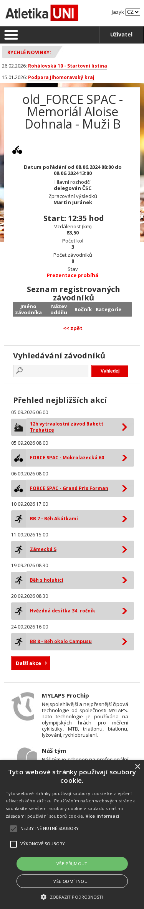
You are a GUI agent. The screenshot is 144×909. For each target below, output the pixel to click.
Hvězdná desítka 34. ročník (62, 610)
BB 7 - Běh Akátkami (54, 518)
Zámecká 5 (43, 549)
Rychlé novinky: (29, 52)
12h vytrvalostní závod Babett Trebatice (66, 427)
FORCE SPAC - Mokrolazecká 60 (67, 457)
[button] (72, 896)
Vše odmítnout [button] (71, 881)
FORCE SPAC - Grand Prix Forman (69, 488)
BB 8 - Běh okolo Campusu (61, 641)
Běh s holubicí (46, 580)
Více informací (103, 816)
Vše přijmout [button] (72, 863)
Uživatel (121, 34)
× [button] (137, 767)
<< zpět (73, 328)
